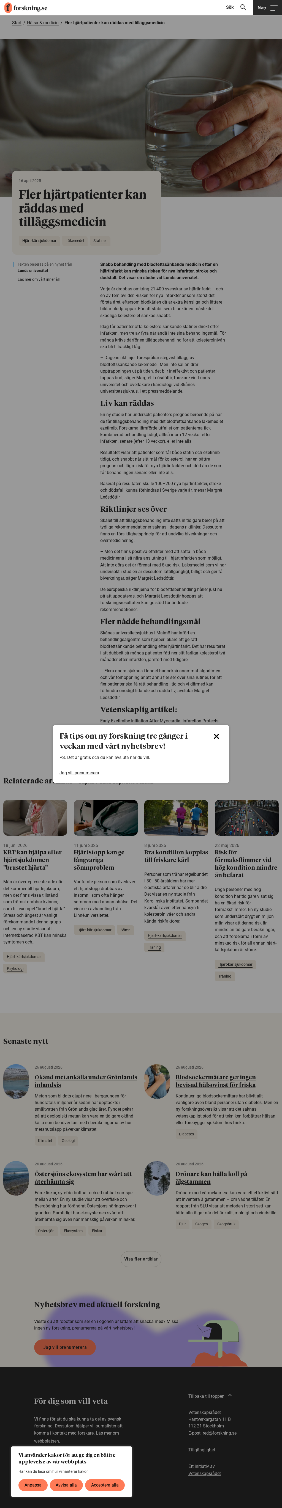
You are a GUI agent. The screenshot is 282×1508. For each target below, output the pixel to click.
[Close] (216, 736)
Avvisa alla (66, 1485)
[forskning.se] (23, 7)
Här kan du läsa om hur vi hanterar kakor (53, 1471)
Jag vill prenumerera (79, 772)
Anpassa (33, 1485)
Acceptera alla (105, 1485)
